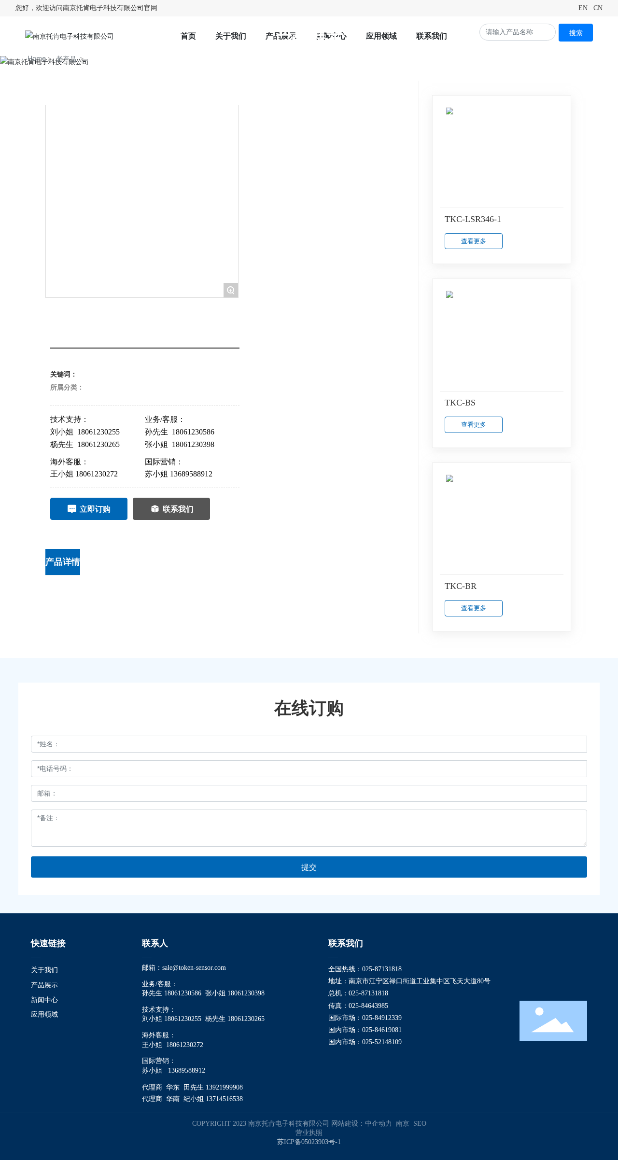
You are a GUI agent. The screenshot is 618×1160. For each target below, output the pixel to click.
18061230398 (193, 444)
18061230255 (98, 432)
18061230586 (193, 432)
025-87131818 (383, 969)
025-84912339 (382, 1017)
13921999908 (224, 1087)
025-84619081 (382, 1030)
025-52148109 (382, 1042)
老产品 (66, 59)
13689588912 (191, 474)
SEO (419, 1123)
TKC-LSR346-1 (473, 219)
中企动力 (378, 1123)
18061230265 (98, 444)
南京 (402, 1123)
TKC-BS (460, 402)
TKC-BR (461, 586)
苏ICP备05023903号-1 (309, 1142)
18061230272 (96, 474)
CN (598, 8)
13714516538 (224, 1099)
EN (583, 8)
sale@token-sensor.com (194, 967)
